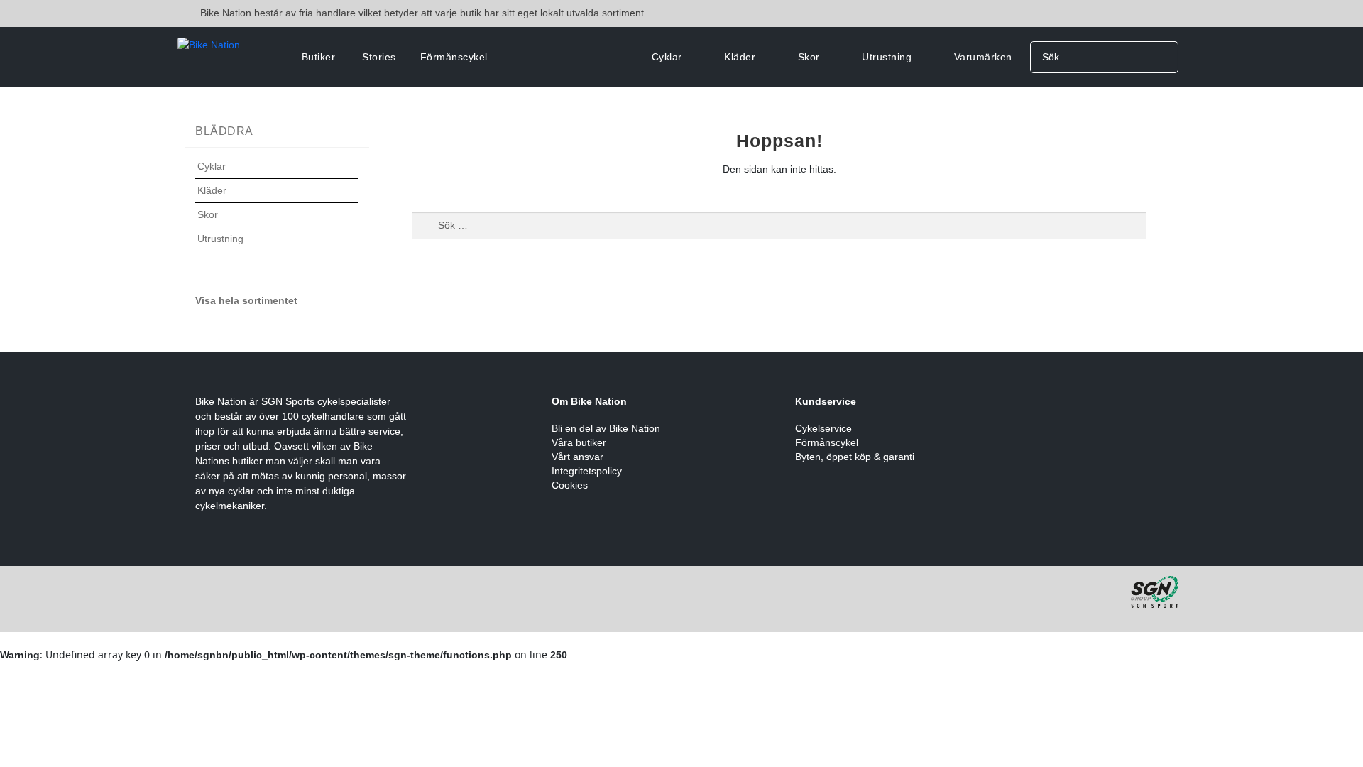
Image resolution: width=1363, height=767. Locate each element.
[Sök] (1162, 56)
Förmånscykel (454, 56)
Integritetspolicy (587, 471)
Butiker (319, 56)
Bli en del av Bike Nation (606, 428)
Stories (379, 56)
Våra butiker (579, 442)
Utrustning (887, 56)
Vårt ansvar (577, 456)
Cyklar (667, 56)
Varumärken (983, 56)
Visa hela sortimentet (246, 300)
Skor (809, 56)
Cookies (570, 485)
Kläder (739, 56)
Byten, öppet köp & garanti (854, 456)
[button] (276, 175)
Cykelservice (823, 428)
